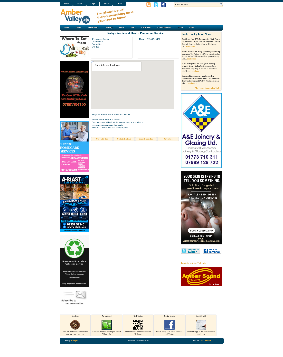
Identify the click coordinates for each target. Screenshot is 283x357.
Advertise (168, 139)
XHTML (208, 340)
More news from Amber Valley (208, 88)
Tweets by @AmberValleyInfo (193, 263)
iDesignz (74, 340)
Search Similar (146, 139)
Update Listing (124, 139)
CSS (201, 340)
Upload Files (102, 139)
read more (190, 46)
